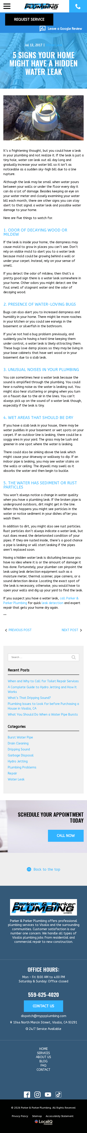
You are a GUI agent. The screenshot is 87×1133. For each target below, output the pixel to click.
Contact (43, 1070)
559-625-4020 (43, 994)
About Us (43, 1057)
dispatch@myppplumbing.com (43, 1016)
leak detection (52, 603)
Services (43, 1053)
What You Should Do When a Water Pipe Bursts (43, 714)
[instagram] (37, 1094)
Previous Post (20, 630)
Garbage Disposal (21, 755)
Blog (43, 1061)
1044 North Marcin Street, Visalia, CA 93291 (45, 1022)
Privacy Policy (20, 1116)
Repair (12, 773)
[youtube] (48, 1094)
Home (43, 1049)
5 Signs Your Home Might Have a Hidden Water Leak (43, 63)
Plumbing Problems (22, 767)
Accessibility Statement (59, 1116)
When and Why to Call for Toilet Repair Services (43, 681)
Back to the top (46, 870)
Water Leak (54, 45)
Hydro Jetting (18, 761)
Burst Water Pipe (20, 737)
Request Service (29, 19)
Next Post (70, 630)
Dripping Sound (19, 749)
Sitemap (37, 1116)
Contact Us (43, 1006)
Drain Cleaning (18, 743)
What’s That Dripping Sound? (29, 698)
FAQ (43, 1065)
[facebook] (27, 1094)
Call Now (66, 836)
